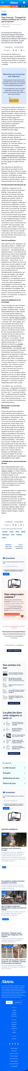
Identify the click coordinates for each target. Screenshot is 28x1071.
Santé (12, 534)
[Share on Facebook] (13, 50)
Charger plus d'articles (14, 703)
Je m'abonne (5, 6)
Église (4, 867)
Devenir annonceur (14, 1058)
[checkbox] (3, 569)
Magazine (14, 1026)
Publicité (14, 1032)
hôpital (17, 531)
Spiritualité (14, 1014)
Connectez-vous (20, 645)
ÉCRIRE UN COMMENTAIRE (14, 650)
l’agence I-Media (20, 318)
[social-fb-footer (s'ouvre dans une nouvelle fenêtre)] (12, 1044)
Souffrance (19, 534)
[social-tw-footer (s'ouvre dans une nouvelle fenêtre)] (15, 1044)
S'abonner (9, 1002)
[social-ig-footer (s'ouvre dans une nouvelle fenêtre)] (18, 1044)
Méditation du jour (11, 778)
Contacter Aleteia (14, 1061)
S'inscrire (6, 574)
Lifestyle (14, 1012)
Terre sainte (5, 919)
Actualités (3, 11)
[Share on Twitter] (18, 50)
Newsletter (14, 1022)
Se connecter (18, 1002)
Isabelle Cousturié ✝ (16, 24)
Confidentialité (14, 1066)
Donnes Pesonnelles (14, 1063)
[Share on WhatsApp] (23, 50)
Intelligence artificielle (8, 946)
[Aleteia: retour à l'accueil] (14, 2)
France (4, 892)
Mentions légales (14, 1056)
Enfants (11, 531)
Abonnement (14, 1028)
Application (14, 1024)
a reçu (14, 117)
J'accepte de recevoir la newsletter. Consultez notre (14, 570)
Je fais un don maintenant (11, 614)
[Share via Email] (21, 50)
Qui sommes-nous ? (14, 1053)
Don (14, 1030)
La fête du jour (9, 768)
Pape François (5, 534)
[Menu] (4, 2)
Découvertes (14, 1016)
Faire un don (13, 100)
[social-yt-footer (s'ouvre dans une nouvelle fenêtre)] (10, 1044)
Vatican (4, 537)
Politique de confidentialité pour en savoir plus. (13, 570)
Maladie (23, 531)
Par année (14, 1038)
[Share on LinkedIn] (16, 50)
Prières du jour (9, 783)
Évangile (7, 773)
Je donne (13, 6)
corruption (4, 531)
